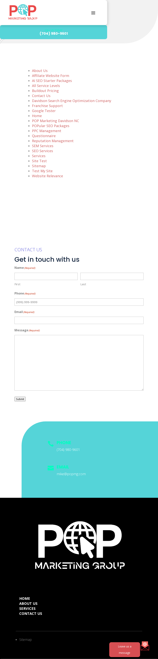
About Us (40, 70)
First (17, 284)
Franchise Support (47, 105)
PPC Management (46, 130)
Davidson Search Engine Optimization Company (71, 100)
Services (38, 156)
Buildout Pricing (45, 90)
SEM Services (42, 145)
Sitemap (39, 166)
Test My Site (42, 171)
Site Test (39, 161)
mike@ (71, 474)
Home (37, 115)
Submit (20, 399)
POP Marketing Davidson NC (55, 120)
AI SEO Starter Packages (52, 80)
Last (83, 284)
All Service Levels (46, 85)
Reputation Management (53, 140)
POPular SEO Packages (50, 125)
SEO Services (42, 151)
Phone (64, 443)
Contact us (30, 613)
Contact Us (41, 95)
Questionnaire (44, 135)
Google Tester (44, 110)
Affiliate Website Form (50, 75)
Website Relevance (47, 176)
